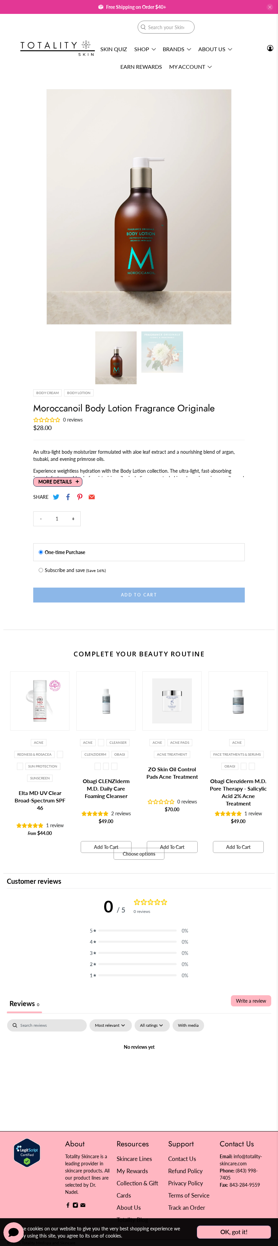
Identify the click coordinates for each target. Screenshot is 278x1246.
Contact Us (182, 1158)
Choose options (139, 854)
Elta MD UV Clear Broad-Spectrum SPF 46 (40, 800)
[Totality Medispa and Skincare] (57, 48)
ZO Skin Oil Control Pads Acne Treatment (172, 773)
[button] (139, 930)
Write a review (251, 1001)
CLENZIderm (95, 754)
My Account (187, 66)
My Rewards (132, 1170)
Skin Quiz (113, 49)
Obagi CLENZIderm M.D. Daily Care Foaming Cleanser (106, 788)
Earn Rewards (141, 66)
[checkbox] (188, 1025)
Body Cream (47, 393)
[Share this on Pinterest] (80, 497)
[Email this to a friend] (92, 497)
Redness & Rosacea (34, 754)
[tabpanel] (139, 1070)
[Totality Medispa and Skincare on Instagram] (75, 1206)
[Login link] (270, 48)
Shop (141, 49)
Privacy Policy (185, 1183)
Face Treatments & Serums (237, 754)
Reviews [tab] (24, 1003)
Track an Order (186, 1207)
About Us (211, 49)
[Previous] (57, 206)
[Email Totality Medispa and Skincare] (83, 1206)
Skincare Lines (134, 1158)
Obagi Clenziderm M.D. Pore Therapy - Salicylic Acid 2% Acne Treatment (238, 792)
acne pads (179, 742)
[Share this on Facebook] (68, 497)
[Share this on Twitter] (56, 497)
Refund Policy (185, 1170)
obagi (119, 754)
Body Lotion (79, 393)
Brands (173, 49)
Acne (38, 742)
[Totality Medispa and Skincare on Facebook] (68, 1206)
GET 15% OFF (73, 658)
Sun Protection (42, 766)
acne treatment (172, 754)
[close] (269, 7)
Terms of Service (189, 1195)
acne (157, 742)
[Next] (220, 206)
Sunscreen (40, 778)
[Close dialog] (263, 557)
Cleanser (118, 742)
